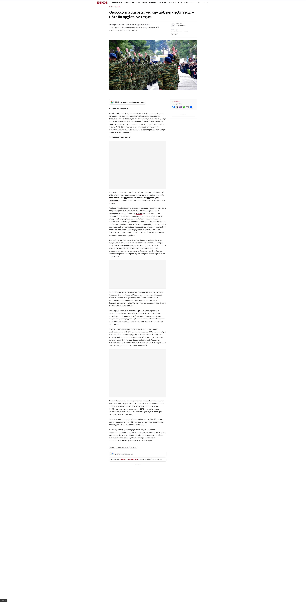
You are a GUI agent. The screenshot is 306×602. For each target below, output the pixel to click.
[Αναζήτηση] (204, 2)
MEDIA (180, 2)
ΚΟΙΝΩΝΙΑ (152, 2)
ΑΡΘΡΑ (192, 2)
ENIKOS (102, 2)
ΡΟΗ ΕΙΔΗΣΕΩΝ (117, 2)
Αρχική (111, 6)
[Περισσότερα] (198, 3)
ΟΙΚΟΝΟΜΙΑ (136, 2)
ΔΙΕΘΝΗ (144, 2)
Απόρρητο (4, 600)
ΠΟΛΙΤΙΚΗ (127, 2)
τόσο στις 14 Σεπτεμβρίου (119, 198)
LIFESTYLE (172, 2)
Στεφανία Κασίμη (180, 25)
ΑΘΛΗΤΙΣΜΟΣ (162, 2)
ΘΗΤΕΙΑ (112, 447)
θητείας (139, 213)
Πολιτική (118, 6)
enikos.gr (142, 195)
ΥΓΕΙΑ (186, 2)
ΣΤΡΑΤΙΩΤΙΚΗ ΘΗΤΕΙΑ (123, 447)
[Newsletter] (207, 2)
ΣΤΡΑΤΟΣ (133, 447)
